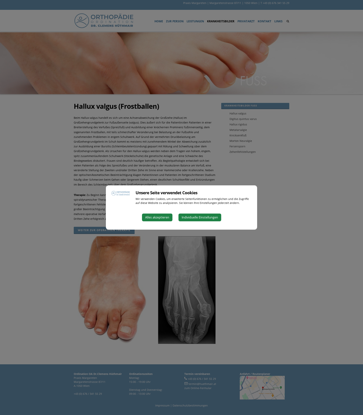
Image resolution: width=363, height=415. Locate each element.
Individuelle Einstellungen (200, 217)
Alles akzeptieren (157, 217)
